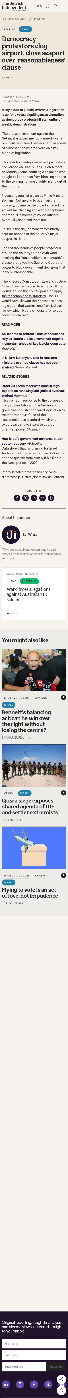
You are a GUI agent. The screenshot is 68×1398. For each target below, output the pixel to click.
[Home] (14, 6)
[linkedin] (6, 1384)
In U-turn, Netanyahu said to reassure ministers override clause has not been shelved (30, 362)
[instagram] (20, 1384)
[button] (8, 613)
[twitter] (48, 1384)
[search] (55, 6)
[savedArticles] (47, 6)
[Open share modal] (61, 1379)
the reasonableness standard (24, 296)
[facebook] (34, 1384)
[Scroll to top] (61, 1390)
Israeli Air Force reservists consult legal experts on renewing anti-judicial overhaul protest (33, 390)
